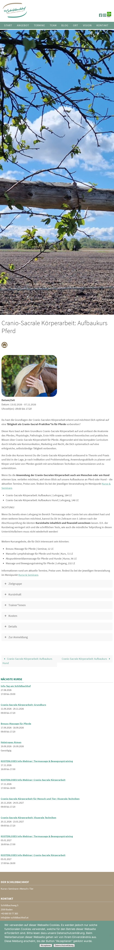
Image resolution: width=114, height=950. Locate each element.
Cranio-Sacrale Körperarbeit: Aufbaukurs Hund (27, 661)
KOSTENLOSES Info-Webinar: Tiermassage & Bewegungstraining (37, 761)
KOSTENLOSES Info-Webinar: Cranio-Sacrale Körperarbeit (33, 779)
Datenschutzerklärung (64, 945)
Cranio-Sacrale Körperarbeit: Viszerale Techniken (28, 817)
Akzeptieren (46, 945)
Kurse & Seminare (28, 575)
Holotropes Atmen (11, 742)
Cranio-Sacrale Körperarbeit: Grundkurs (23, 704)
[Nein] (110, 935)
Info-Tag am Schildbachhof (16, 686)
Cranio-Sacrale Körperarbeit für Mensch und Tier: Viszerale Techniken (40, 798)
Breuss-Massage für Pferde (16, 723)
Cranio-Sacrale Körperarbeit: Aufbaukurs (85, 658)
